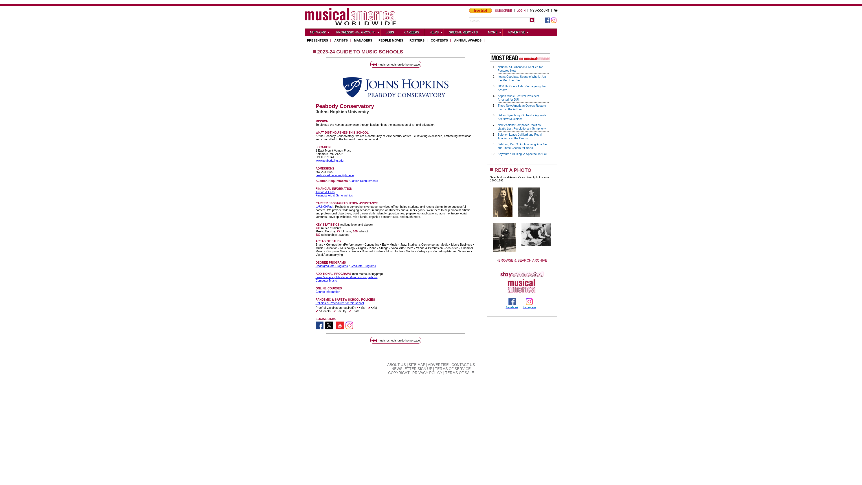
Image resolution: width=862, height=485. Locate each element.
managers (363, 40)
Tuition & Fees (325, 192)
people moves (390, 40)
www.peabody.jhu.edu (329, 160)
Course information (328, 291)
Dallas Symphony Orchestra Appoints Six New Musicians (522, 117)
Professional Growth (356, 32)
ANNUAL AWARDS (468, 40)
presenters (317, 40)
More (492, 32)
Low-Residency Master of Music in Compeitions (347, 277)
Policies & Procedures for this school (340, 303)
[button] (532, 20)
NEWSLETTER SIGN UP (411, 369)
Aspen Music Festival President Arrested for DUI (518, 97)
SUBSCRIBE (503, 10)
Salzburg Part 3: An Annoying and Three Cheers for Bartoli (522, 146)
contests (439, 40)
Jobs (390, 32)
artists (341, 40)
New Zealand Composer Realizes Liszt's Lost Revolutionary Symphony (522, 126)
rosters (416, 40)
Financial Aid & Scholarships (334, 195)
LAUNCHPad (324, 206)
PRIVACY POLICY (427, 373)
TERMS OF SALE (459, 373)
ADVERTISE (438, 365)
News (434, 32)
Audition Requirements (363, 181)
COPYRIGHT (399, 373)
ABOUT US (396, 365)
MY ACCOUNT (539, 10)
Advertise (516, 32)
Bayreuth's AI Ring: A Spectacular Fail (522, 154)
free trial (480, 10)
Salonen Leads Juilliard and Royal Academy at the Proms (520, 136)
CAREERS (411, 32)
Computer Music (326, 280)
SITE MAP (417, 365)
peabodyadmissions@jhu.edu (335, 175)
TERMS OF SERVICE (453, 369)
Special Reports (463, 32)
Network (318, 32)
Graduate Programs (363, 266)
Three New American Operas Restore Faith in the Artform (522, 107)
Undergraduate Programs (332, 266)
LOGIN (521, 10)
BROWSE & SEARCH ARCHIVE (522, 260)
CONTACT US (463, 365)
